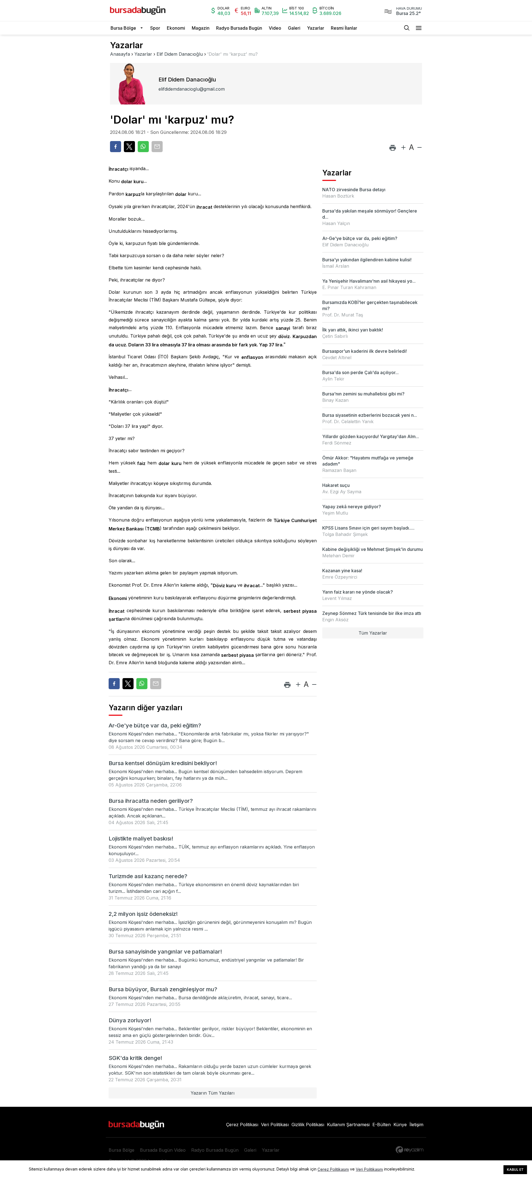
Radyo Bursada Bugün (239, 28)
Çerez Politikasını (333, 1169)
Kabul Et (515, 1169)
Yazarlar (315, 28)
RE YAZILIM (409, 1149)
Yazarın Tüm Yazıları (212, 1093)
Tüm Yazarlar (373, 633)
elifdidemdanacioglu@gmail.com (191, 89)
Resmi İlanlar (344, 28)
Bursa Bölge (123, 28)
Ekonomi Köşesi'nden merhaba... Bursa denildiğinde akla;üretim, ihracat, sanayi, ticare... (200, 997)
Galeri (294, 28)
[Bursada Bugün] (137, 10)
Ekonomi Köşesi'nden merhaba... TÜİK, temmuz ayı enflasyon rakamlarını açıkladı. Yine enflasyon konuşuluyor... (212, 850)
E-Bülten (381, 1124)
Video (275, 28)
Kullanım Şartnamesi (348, 1124)
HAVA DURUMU (409, 8)
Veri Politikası (275, 1124)
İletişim (416, 1124)
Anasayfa (120, 54)
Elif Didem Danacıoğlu (180, 54)
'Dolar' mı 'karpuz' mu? (232, 54)
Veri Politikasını (369, 1169)
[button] (143, 28)
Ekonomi (176, 28)
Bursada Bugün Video (163, 1150)
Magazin (200, 28)
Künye (400, 1124)
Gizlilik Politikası (307, 1124)
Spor (155, 28)
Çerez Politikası (242, 1124)
